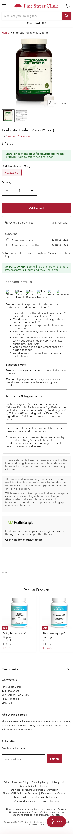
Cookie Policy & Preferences (34, 786)
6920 (4, 572)
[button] (8, 116)
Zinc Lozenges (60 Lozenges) (54, 635)
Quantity (6, 182)
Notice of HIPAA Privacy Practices (20, 793)
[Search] (66, 16)
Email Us (7, 702)
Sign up (55, 758)
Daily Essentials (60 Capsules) (15, 635)
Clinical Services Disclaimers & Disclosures (35, 797)
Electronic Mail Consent (53, 793)
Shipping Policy (40, 782)
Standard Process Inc (18, 136)
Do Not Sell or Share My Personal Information (34, 789)
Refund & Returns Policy (15, 782)
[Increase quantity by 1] (32, 191)
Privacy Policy (59, 782)
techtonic (7, 640)
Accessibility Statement (26, 800)
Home (5, 32)
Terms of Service (50, 800)
